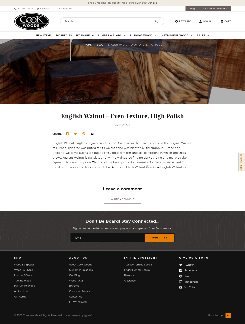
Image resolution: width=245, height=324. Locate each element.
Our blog (74, 275)
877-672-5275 (25, 9)
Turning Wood (22, 280)
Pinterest (190, 276)
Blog (192, 9)
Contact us (65, 9)
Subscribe (159, 237)
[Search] (156, 21)
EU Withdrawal (78, 302)
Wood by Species (24, 264)
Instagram (191, 281)
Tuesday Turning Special (138, 264)
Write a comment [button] (122, 199)
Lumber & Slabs (23, 275)
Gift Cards (20, 296)
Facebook (190, 270)
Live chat (45, 9)
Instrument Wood (24, 286)
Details (152, 3)
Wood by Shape (23, 270)
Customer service (79, 291)
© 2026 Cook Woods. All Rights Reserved (38, 315)
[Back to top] (228, 315)
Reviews (74, 286)
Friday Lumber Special (137, 270)
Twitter (189, 264)
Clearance (130, 280)
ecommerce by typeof (79, 315)
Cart (227, 21)
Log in (207, 21)
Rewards (185, 21)
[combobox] (102, 21)
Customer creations (81, 270)
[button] (85, 35)
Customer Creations (215, 9)
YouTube (190, 287)
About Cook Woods (80, 264)
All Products (21, 291)
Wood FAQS (76, 280)
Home (88, 45)
